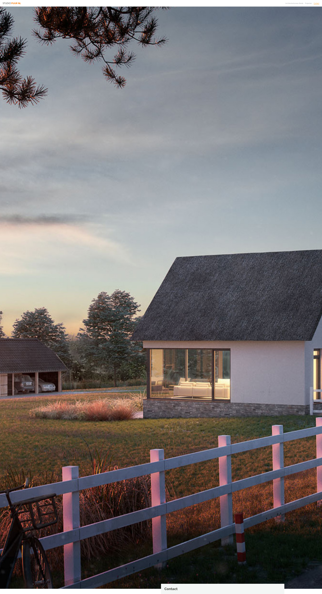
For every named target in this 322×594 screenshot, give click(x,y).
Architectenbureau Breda (294, 3)
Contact (316, 3)
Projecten (308, 3)
